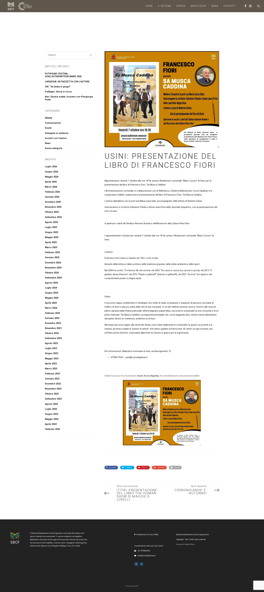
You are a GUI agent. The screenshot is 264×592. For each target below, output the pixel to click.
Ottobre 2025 (52, 212)
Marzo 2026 (51, 187)
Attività (48, 118)
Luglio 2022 (51, 409)
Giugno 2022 (51, 414)
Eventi (48, 128)
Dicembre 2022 (53, 383)
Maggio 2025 (51, 237)
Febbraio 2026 (52, 192)
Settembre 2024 (53, 277)
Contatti (229, 6)
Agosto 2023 (51, 343)
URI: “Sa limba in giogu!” (58, 86)
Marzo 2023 (51, 368)
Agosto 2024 (51, 283)
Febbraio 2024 (52, 313)
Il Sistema (164, 6)
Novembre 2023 (53, 328)
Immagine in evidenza (56, 133)
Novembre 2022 (53, 388)
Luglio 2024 (51, 288)
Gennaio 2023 (52, 378)
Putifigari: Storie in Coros (58, 91)
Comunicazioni (53, 123)
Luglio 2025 (51, 227)
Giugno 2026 (51, 171)
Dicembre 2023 (53, 323)
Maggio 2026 (51, 177)
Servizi (181, 6)
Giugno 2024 (51, 293)
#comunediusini (129, 376)
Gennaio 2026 (52, 197)
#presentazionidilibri (190, 376)
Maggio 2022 (51, 419)
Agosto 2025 (51, 222)
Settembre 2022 (53, 399)
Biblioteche (198, 6)
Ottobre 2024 (52, 272)
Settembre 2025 (53, 217)
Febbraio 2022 (52, 429)
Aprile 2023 (51, 363)
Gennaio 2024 (52, 318)
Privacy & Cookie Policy (185, 544)
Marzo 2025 (51, 247)
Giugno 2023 (51, 353)
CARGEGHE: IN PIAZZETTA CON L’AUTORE (67, 81)
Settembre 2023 (53, 338)
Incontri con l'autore (56, 138)
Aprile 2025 (51, 242)
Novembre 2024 (53, 267)
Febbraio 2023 (52, 373)
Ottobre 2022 (52, 394)
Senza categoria (53, 148)
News (214, 6)
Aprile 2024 (51, 303)
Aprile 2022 (51, 424)
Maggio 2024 (51, 298)
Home (149, 6)
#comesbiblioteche (169, 376)
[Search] (90, 55)
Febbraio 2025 (52, 252)
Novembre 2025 (53, 207)
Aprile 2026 (51, 182)
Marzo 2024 (51, 308)
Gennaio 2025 (52, 257)
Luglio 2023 (51, 348)
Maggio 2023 (51, 358)
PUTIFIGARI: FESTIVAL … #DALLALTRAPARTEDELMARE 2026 (63, 75)
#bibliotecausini (112, 376)
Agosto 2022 (51, 404)
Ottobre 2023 (52, 333)
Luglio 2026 (51, 166)
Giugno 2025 (51, 232)
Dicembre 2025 (53, 202)
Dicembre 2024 (53, 262)
